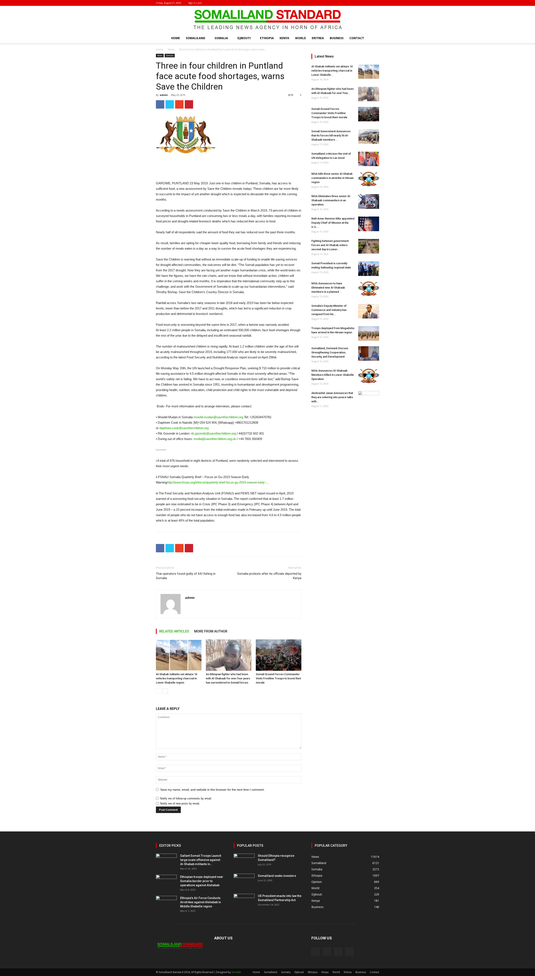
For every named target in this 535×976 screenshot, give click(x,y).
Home (175, 38)
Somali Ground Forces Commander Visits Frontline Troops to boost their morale (278, 678)
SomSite (236, 972)
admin (164, 94)
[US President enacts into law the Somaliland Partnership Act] (244, 901)
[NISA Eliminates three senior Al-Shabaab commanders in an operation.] (368, 201)
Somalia (221, 38)
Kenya (284, 38)
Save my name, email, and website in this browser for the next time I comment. (212, 789)
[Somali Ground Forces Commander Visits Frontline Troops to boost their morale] (278, 655)
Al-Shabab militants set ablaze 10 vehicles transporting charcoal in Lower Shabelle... (332, 70)
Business (337, 38)
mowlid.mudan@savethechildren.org (218, 417)
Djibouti (244, 38)
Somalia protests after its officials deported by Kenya (269, 576)
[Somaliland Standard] (267, 19)
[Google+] (362, 3)
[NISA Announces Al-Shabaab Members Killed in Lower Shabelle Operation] (368, 376)
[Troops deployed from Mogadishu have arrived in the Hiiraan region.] (368, 333)
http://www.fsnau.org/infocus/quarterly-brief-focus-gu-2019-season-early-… (218, 482)
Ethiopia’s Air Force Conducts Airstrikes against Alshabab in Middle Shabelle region (200, 902)
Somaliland (195, 38)
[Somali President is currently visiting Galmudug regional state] (368, 268)
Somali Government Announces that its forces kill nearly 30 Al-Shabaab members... (330, 135)
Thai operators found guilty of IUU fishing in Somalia (185, 576)
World (300, 38)
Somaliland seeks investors (277, 875)
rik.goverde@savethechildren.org (213, 433)
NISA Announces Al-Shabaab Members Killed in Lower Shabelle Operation (332, 375)
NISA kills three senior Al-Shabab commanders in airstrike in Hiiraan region (332, 178)
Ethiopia (267, 38)
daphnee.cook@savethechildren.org (184, 428)
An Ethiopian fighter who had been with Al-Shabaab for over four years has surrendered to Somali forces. (228, 678)
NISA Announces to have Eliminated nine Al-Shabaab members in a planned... (328, 287)
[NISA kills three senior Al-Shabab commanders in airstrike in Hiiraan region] (368, 179)
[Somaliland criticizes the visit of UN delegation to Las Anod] (368, 159)
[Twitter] (369, 3)
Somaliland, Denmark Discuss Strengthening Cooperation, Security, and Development (329, 352)
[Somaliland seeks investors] (244, 881)
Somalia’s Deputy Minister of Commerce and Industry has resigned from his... (328, 310)
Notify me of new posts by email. (180, 803)
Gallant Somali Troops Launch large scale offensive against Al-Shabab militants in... (200, 860)
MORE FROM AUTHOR (210, 631)
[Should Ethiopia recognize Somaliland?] (244, 861)
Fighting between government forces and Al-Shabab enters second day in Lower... (330, 245)
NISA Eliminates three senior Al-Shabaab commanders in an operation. (331, 200)
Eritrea (318, 38)
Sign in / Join (195, 2)
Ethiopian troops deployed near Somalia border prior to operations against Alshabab (201, 881)
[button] (374, 38)
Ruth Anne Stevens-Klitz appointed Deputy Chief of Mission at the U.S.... (332, 222)
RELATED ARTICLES (174, 631)
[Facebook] (355, 3)
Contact (356, 38)
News (171, 49)
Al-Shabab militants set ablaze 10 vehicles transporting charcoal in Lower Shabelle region (176, 678)
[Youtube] (376, 3)
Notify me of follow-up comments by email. (186, 798)
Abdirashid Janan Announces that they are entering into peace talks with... (332, 397)
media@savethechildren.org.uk (215, 439)
